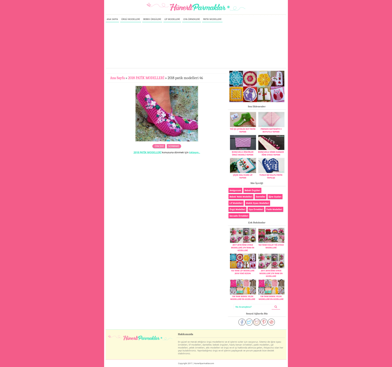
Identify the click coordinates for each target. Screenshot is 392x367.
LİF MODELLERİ (172, 19)
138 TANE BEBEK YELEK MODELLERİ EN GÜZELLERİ (242, 297)
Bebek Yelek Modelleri (241, 196)
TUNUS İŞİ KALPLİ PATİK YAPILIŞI (271, 176)
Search (276, 307)
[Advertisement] (196, 44)
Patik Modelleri (274, 209)
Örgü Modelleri (237, 209)
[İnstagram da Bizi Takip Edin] (256, 322)
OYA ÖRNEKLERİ (191, 19)
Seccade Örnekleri (239, 215)
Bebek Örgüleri (252, 190)
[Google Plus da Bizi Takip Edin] (271, 322)
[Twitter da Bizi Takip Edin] (249, 322)
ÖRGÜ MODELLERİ (130, 19)
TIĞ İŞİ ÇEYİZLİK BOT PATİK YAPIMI (243, 130)
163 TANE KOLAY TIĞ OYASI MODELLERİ (271, 246)
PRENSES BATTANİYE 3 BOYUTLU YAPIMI (271, 130)
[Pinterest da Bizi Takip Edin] (264, 322)
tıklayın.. (194, 152)
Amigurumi (235, 190)
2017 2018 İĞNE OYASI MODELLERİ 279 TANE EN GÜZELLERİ (242, 247)
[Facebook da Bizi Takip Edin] (241, 322)
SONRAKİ (173, 146)
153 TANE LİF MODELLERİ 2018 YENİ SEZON (242, 272)
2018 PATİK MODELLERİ (146, 78)
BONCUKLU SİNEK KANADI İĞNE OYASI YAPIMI (271, 153)
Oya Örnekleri (256, 209)
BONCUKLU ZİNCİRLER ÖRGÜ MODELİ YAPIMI (242, 153)
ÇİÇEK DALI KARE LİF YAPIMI (243, 176)
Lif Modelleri (236, 203)
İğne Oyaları (275, 196)
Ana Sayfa (117, 78)
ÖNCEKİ (159, 146)
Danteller (260, 196)
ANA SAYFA (112, 19)
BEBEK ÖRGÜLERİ (152, 19)
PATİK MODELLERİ (212, 19)
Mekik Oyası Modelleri (257, 203)
